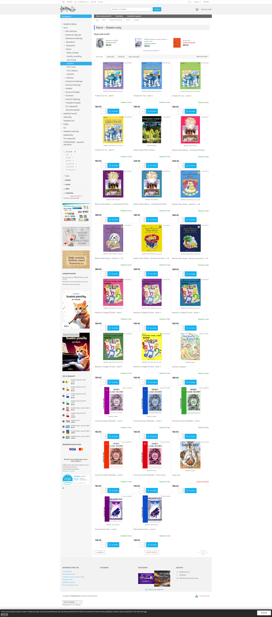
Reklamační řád (67, 580)
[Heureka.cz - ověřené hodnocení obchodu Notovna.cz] (76, 479)
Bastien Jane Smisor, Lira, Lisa (113, 91)
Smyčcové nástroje (74, 81)
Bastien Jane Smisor (190, 146)
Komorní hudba (73, 92)
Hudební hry (68, 120)
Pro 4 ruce (71, 67)
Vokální (69, 88)
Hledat (157, 9)
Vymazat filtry (75, 196)
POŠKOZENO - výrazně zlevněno (73, 143)
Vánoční (70, 74)
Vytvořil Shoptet (204, 596)
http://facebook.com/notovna (188, 578)
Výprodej (93, 2)
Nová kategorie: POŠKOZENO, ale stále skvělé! (75, 278)
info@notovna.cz (184, 572)
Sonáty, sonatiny (74, 56)
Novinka (69, 158)
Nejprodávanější (134, 57)
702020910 (182, 575)
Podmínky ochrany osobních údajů (73, 577)
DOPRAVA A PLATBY (68, 582)
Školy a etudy (73, 52)
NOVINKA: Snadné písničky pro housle (75, 281)
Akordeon (70, 42)
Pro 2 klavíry (72, 70)
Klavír (68, 49)
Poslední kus (71, 164)
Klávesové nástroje (74, 38)
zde (145, 611)
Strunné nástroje (73, 84)
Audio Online (71, 167)
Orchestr (69, 95)
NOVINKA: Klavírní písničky (71, 284)
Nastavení (4, 615)
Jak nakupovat (67, 571)
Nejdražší (121, 57)
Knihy (66, 124)
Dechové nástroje (73, 34)
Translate (77, 605)
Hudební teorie (70, 113)
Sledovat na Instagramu (155, 589)
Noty (65, 27)
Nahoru (100, 552)
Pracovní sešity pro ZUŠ (70, 585)
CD (64, 127)
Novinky (100, 2)
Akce (69, 155)
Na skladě (71, 152)
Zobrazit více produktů (150, 50)
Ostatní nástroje (73, 99)
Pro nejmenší (71, 106)
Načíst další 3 (152, 552)
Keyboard (70, 45)
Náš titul (70, 161)
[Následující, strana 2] (203, 552)
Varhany (69, 77)
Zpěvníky (67, 117)
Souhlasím (264, 613)
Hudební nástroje (71, 131)
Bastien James (151, 145)
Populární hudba (73, 102)
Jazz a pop (71, 59)
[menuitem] (103, 16)
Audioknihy (68, 135)
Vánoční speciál (72, 109)
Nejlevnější (110, 57)
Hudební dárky (70, 24)
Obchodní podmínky (68, 574)
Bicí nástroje (71, 31)
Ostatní (70, 63)
